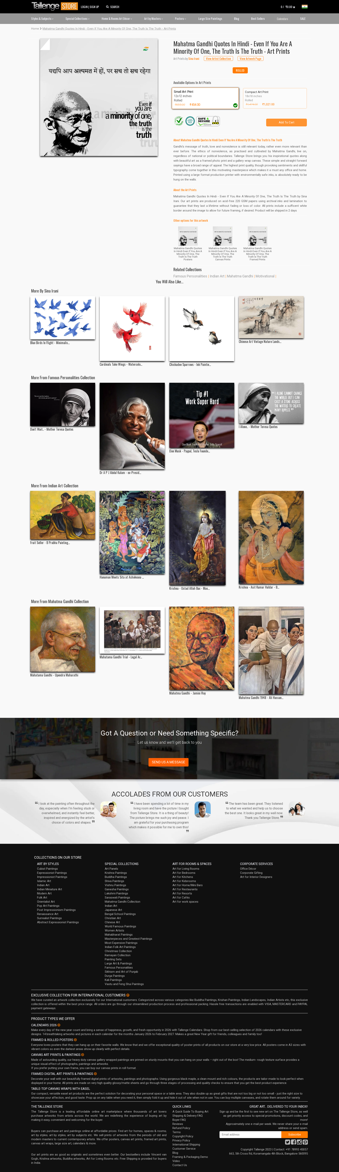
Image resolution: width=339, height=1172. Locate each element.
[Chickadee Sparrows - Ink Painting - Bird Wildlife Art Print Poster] (201, 328)
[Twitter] (287, 1143)
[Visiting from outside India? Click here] (127, 995)
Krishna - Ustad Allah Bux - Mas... (189, 588)
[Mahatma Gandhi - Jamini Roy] (201, 648)
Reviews (177, 1124)
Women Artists (114, 930)
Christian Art (113, 918)
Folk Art (42, 897)
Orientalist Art (46, 901)
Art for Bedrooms (183, 873)
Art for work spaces (185, 901)
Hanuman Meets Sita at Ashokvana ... (122, 577)
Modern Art (44, 893)
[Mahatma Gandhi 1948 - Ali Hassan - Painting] (271, 650)
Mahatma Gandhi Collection (122, 901)
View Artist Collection (218, 58)
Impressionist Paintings (52, 877)
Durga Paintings (115, 976)
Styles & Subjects (41, 18)
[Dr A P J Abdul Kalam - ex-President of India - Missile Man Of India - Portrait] (132, 426)
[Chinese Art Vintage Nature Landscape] (271, 317)
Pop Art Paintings (48, 906)
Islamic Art (44, 881)
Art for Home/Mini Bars (187, 885)
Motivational (265, 276)
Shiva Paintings (114, 881)
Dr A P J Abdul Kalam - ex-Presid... (120, 473)
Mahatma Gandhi (240, 276)
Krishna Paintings (116, 873)
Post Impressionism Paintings (56, 910)
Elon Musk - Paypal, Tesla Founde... (189, 451)
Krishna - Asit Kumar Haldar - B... (259, 587)
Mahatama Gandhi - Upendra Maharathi (54, 675)
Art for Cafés (181, 897)
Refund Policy (181, 1128)
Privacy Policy (181, 1140)
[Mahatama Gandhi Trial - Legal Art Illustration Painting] (132, 630)
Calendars (282, 18)
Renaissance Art (47, 914)
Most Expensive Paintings (121, 943)
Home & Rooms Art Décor (116, 18)
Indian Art (217, 276)
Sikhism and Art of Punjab (121, 971)
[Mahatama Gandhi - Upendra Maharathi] (62, 639)
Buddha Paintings (116, 877)
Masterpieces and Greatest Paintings (128, 939)
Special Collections (77, 18)
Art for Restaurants (185, 889)
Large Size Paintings (210, 18)
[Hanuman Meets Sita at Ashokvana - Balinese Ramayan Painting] (132, 532)
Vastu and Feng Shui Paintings (124, 984)
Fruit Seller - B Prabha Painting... (50, 543)
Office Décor (248, 868)
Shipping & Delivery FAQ (187, 1115)
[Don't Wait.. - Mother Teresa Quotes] (62, 404)
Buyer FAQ (179, 1120)
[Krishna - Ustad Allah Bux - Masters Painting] (201, 538)
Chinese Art (112, 922)
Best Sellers (258, 18)
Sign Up (94, 7)
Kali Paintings (113, 980)
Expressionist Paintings (52, 873)
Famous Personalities (190, 276)
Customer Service (184, 1148)
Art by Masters (152, 18)
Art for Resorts (182, 893)
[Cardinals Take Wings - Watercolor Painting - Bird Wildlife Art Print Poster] (132, 328)
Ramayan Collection (117, 955)
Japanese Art (113, 910)
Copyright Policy (182, 1136)
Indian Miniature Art (49, 889)
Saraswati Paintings (117, 897)
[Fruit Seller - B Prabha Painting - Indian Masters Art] (62, 515)
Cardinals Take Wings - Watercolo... (121, 364)
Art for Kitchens (182, 877)
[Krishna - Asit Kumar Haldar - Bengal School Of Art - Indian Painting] (271, 537)
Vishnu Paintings (115, 885)
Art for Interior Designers (256, 877)
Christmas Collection (118, 951)
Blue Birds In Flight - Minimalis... (50, 343)
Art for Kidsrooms (184, 881)
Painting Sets (113, 959)
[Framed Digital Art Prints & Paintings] (95, 1073)
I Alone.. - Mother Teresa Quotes (258, 427)
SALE (302, 18)
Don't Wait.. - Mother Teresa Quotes (51, 429)
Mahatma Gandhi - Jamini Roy (187, 693)
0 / (286, 7)
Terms (176, 1132)
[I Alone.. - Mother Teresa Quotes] (271, 403)
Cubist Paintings (47, 868)
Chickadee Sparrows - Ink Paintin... (190, 364)
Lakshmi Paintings (116, 893)
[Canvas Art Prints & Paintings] (82, 1054)
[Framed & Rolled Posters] (75, 1039)
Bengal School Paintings (120, 914)
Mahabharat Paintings (119, 934)
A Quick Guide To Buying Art (190, 1111)
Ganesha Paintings (117, 889)
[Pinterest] (305, 1143)
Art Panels (111, 868)
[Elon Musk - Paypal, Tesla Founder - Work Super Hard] (201, 415)
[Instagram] (299, 1143)
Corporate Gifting (251, 873)
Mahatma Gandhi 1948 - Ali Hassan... (261, 698)
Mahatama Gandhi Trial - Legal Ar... (121, 657)
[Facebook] (293, 1143)
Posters (179, 18)
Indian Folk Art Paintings (120, 947)
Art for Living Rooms (185, 868)
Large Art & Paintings (118, 963)
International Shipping (186, 1144)
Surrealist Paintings (49, 918)
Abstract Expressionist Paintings (58, 922)
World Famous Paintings (120, 926)
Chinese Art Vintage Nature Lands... (260, 342)
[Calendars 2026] (58, 1025)
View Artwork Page (250, 58)
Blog (236, 18)
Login (84, 7)
